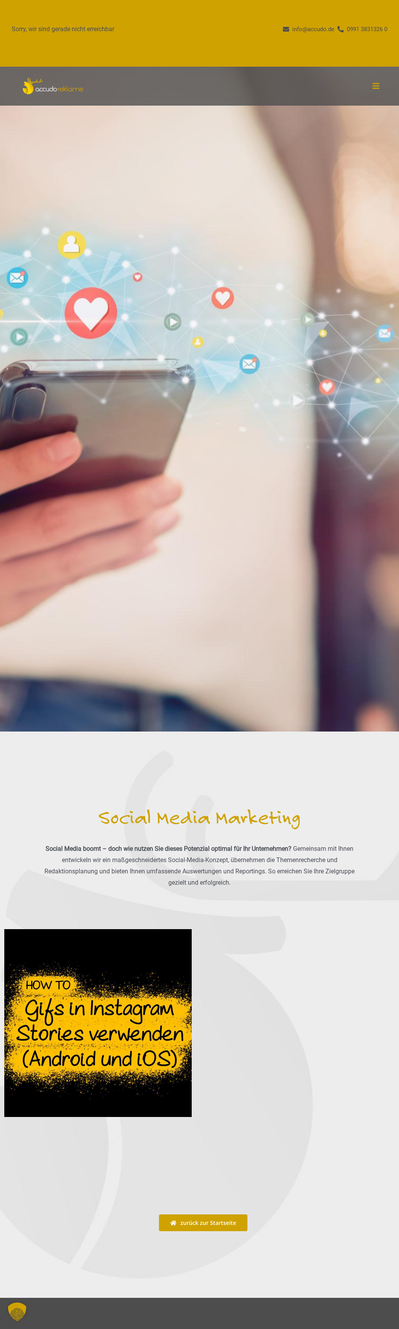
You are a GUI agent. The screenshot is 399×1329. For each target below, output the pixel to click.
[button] (17, 1312)
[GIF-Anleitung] (98, 1023)
